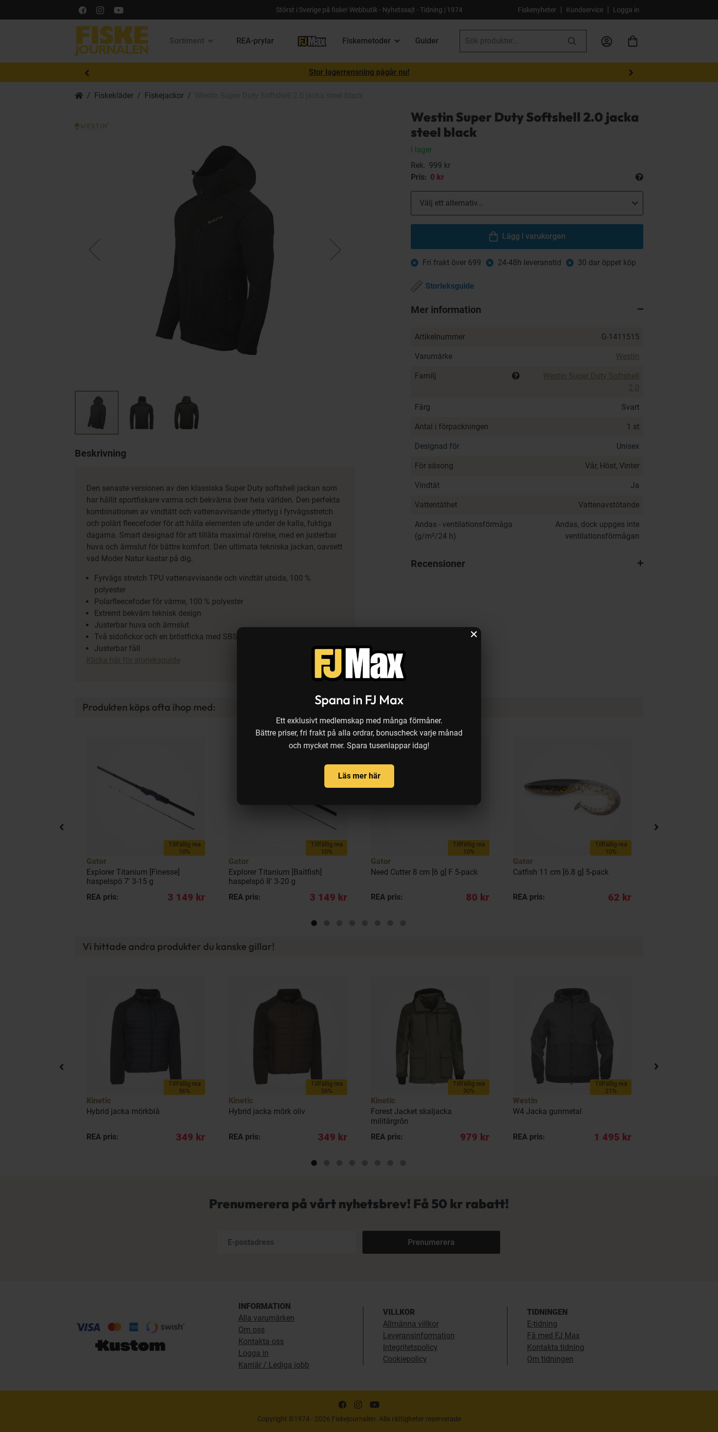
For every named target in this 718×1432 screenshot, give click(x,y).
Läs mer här (359, 775)
